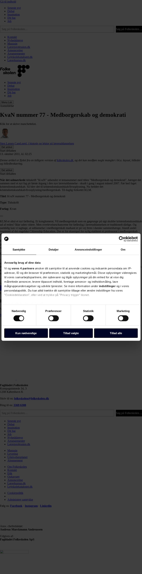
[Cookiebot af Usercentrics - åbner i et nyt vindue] (121, 239)
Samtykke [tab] (19, 249)
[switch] (53, 318)
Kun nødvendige (26, 333)
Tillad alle (116, 333)
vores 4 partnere (23, 268)
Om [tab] (123, 249)
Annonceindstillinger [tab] (88, 249)
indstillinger (107, 286)
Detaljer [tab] (54, 249)
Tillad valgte (71, 333)
